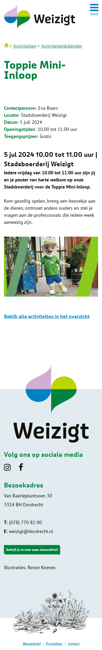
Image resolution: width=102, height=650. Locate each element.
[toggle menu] (94, 9)
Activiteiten (25, 46)
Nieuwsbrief (32, 643)
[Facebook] (24, 469)
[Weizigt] (39, 29)
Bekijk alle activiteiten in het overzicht (47, 316)
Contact (74, 643)
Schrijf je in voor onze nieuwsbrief (32, 549)
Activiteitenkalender (61, 46)
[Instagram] (10, 469)
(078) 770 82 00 (23, 522)
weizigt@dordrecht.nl (28, 531)
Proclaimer (54, 643)
